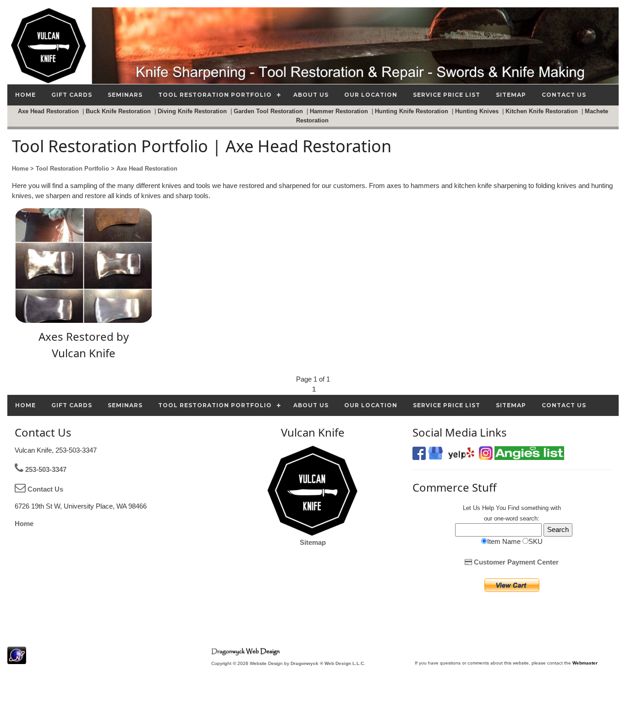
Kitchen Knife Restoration (542, 111)
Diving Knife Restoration (193, 111)
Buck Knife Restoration (119, 111)
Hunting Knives (477, 111)
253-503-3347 (44, 469)
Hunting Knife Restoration (412, 111)
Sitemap (313, 542)
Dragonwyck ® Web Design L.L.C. (328, 663)
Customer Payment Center (515, 562)
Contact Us (44, 489)
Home (24, 523)
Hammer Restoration (340, 111)
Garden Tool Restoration (269, 111)
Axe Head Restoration (49, 111)
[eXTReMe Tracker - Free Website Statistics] (16, 659)
